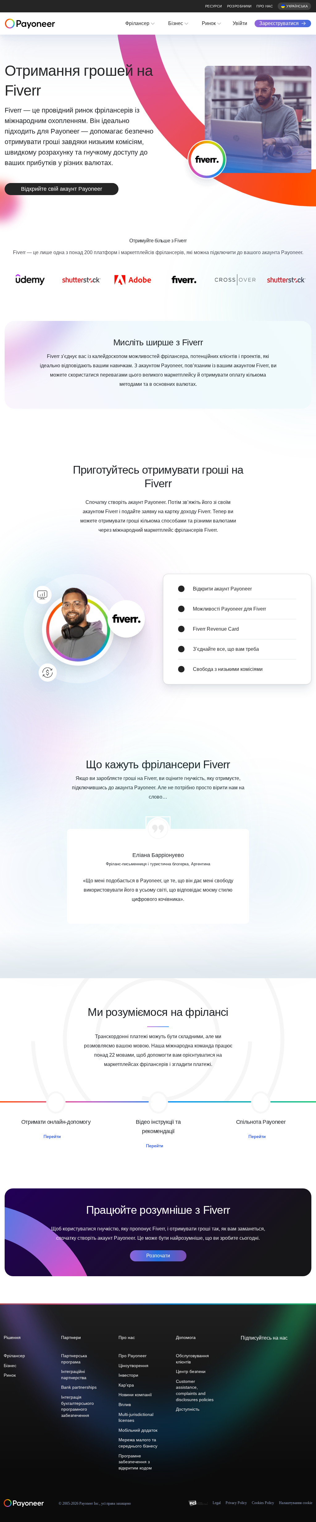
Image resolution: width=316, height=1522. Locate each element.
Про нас (264, 6)
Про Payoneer (132, 1355)
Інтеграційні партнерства (73, 1374)
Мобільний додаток (137, 1430)
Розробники (239, 6)
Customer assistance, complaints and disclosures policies (195, 1390)
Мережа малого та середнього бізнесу (137, 1442)
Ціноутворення (133, 1365)
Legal (217, 1503)
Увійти (240, 23)
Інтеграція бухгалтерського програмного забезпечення (77, 1406)
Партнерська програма (74, 1358)
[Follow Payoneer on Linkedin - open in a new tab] (263, 1351)
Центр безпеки (191, 1371)
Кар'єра (126, 1385)
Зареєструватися (279, 23)
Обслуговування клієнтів (192, 1358)
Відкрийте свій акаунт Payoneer (61, 189)
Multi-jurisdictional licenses (135, 1417)
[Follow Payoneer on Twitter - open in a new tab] (244, 1351)
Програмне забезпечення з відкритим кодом (135, 1461)
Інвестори (128, 1375)
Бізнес (175, 23)
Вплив (124, 1404)
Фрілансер (137, 23)
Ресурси (213, 6)
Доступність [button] (187, 1409)
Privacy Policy (236, 1503)
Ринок (209, 23)
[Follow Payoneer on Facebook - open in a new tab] (254, 1351)
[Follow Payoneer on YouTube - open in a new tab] (273, 1351)
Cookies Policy (263, 1503)
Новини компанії (135, 1394)
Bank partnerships (79, 1387)
